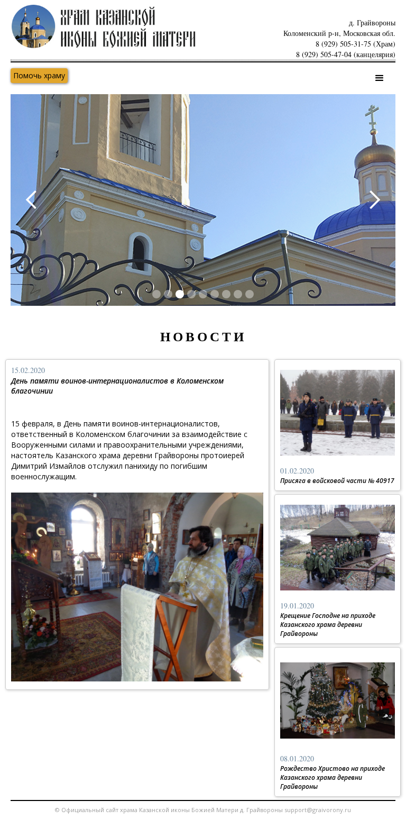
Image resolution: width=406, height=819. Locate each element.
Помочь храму (39, 75)
